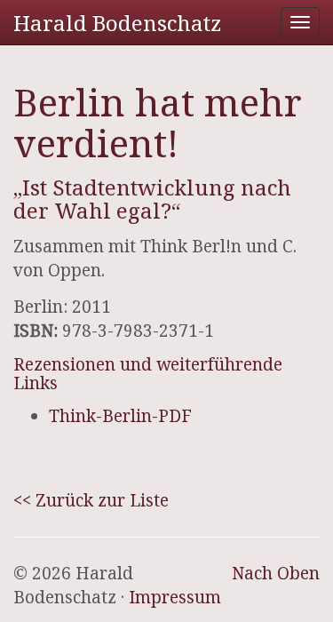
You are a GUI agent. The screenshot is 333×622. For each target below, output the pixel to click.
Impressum (175, 597)
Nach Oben (276, 573)
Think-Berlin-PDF (120, 415)
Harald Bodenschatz (117, 22)
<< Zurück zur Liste (91, 500)
